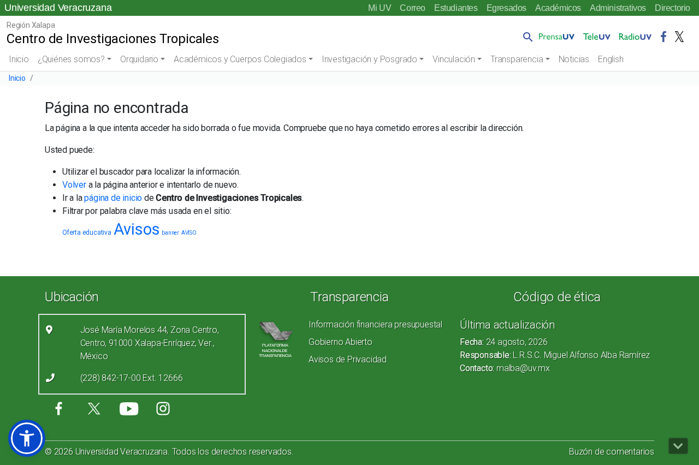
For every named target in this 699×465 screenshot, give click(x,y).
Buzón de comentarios (611, 451)
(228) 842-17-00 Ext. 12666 (131, 378)
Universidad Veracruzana (57, 7)
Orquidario (139, 59)
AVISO (189, 233)
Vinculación (454, 59)
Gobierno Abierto (340, 342)
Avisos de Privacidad (348, 359)
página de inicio (113, 198)
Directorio (672, 8)
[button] (526, 36)
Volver (74, 185)
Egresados (506, 8)
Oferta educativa (86, 232)
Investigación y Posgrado (369, 59)
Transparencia (516, 59)
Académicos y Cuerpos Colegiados (240, 59)
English (611, 59)
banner (170, 233)
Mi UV (379, 8)
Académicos (558, 8)
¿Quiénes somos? (71, 59)
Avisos (137, 229)
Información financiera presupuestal (375, 324)
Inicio (19, 59)
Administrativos (618, 8)
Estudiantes (456, 8)
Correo (412, 8)
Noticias (574, 59)
